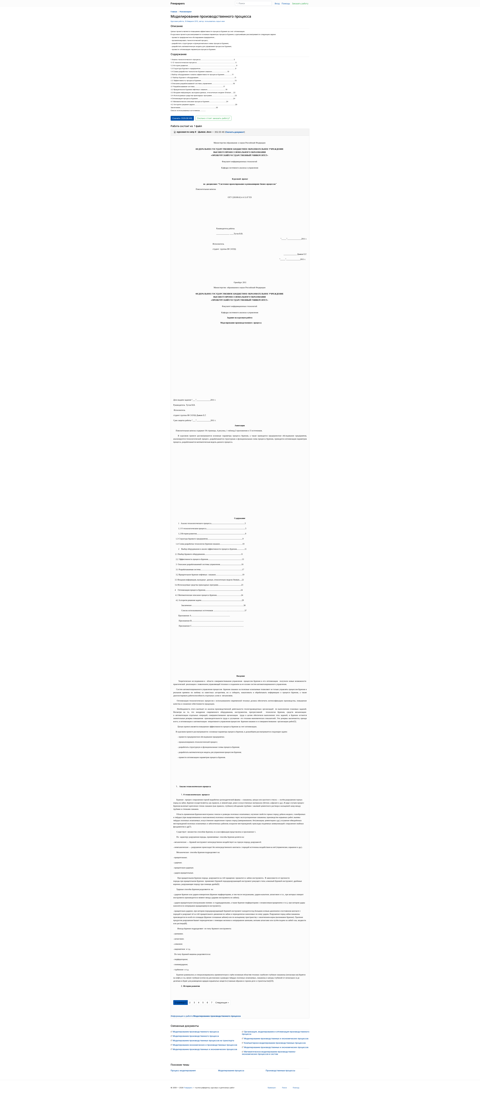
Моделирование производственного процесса (196, 1031)
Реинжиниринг (186, 12)
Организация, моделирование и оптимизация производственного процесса (275, 1032)
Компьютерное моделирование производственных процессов (275, 1043)
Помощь (286, 3)
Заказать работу (300, 3)
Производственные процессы (280, 1070)
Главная (174, 12)
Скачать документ (235, 132)
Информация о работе (206, 1016)
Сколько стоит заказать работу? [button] (213, 118)
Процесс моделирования (183, 1070)
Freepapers (188, 1088)
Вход (277, 3)
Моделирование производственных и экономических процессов (205, 1049)
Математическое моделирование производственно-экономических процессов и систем (269, 1052)
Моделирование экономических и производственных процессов (205, 1045)
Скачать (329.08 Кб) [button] (182, 118)
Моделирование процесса (231, 1070)
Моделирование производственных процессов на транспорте (203, 1040)
